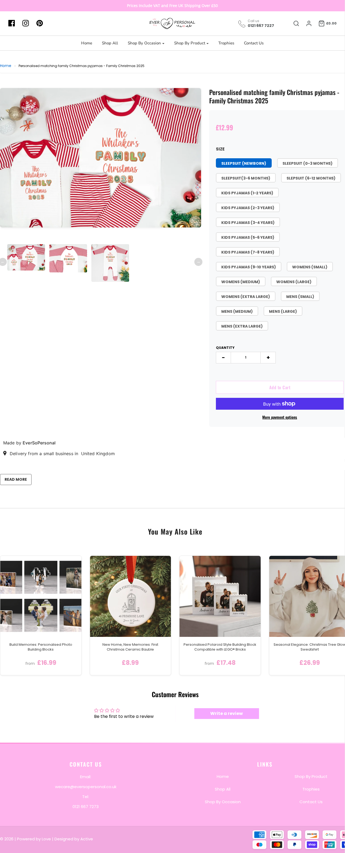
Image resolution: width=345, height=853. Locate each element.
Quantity (225, 347)
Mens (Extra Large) (242, 326)
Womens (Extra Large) (245, 296)
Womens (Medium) (240, 282)
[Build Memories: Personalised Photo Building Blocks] (40, 596)
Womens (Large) (294, 282)
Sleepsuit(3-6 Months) (245, 178)
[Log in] (306, 23)
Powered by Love (34, 839)
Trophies (226, 43)
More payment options (279, 417)
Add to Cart (280, 387)
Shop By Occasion (223, 801)
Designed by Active (73, 839)
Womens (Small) (309, 267)
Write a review (226, 713)
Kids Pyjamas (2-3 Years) (247, 207)
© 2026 (7, 839)
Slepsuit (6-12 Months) (311, 178)
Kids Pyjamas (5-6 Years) (247, 237)
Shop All (110, 43)
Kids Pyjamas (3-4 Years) (248, 222)
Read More (16, 479)
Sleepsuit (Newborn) (243, 163)
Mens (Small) (300, 296)
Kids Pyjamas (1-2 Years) (247, 193)
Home (86, 43)
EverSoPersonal (39, 442)
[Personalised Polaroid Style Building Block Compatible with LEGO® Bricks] (220, 596)
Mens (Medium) (237, 311)
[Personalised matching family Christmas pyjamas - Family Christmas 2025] (26, 257)
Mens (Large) (283, 311)
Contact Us (254, 43)
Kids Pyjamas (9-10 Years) (248, 267)
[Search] (293, 23)
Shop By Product (311, 776)
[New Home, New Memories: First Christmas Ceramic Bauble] (130, 596)
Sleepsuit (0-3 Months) (307, 163)
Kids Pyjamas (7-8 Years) (247, 252)
